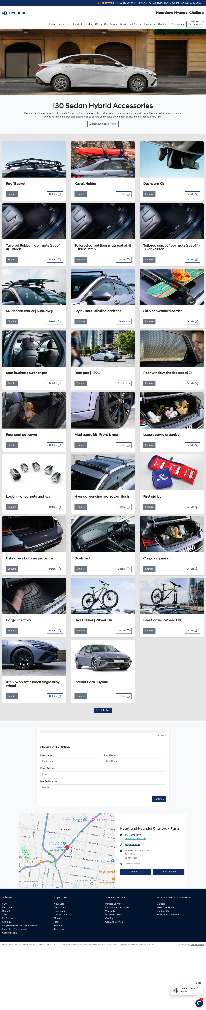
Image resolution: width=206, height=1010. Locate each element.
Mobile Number (49, 781)
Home (52, 24)
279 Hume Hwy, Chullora (166, 3)
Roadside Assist (113, 915)
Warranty (110, 911)
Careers (161, 904)
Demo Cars (60, 907)
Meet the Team (165, 907)
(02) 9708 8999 (193, 3)
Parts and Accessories (117, 907)
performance (9, 918)
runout (6, 911)
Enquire (12, 194)
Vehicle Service (113, 904)
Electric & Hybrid (81, 24)
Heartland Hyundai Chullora (180, 13)
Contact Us (136, 872)
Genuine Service (114, 922)
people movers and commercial (19, 925)
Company (177, 24)
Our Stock (109, 24)
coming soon (9, 933)
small (5, 915)
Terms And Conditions (169, 915)
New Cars (59, 904)
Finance (148, 24)
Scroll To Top (103, 710)
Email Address (48, 768)
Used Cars (59, 911)
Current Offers (62, 915)
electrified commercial (14, 929)
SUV (4, 904)
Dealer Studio (197, 945)
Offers (98, 24)
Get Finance (195, 24)
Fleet (56, 922)
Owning (162, 24)
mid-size (7, 922)
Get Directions (168, 872)
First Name (46, 755)
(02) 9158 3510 (132, 844)
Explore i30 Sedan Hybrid (103, 124)
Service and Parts (129, 24)
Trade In (58, 925)
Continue (159, 799)
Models (62, 24)
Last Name (110, 755)
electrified (7, 907)
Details (53, 194)
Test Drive (59, 929)
